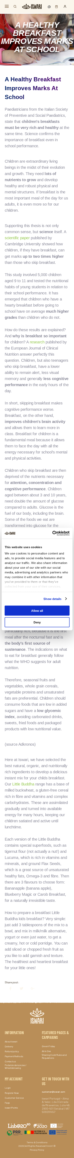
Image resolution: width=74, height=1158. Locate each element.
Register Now (12, 1092)
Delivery (9, 1046)
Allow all (37, 610)
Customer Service (14, 1097)
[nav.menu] (7, 6)
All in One (46, 1051)
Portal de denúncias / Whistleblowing (15, 1066)
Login (8, 1087)
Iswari (49, 1145)
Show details (52, 598)
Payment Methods (14, 1056)
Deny (37, 622)
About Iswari (11, 1041)
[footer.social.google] (30, 988)
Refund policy (12, 1051)
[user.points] (50, 6)
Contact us (10, 1061)
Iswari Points (11, 1107)
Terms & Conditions (37, 1142)
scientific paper (17, 238)
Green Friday (48, 1046)
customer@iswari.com (53, 1091)
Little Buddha (23, 784)
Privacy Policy (37, 1149)
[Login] (65, 6)
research (37, 342)
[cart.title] (55, 6)
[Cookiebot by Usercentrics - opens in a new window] (52, 533)
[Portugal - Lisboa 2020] (37, 1132)
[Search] (15, 6)
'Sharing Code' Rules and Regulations (54, 1056)
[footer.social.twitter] (19, 988)
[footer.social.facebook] (8, 988)
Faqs (7, 1102)
